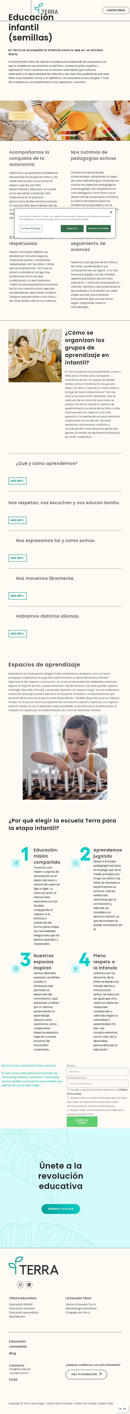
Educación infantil (20, 1304)
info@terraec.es (20, 1369)
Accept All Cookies (98, 228)
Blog (12, 1353)
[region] (65, 223)
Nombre (71, 1065)
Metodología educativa (81, 1308)
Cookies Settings (30, 228)
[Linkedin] (29, 1284)
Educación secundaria (23, 1312)
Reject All (72, 228)
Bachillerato (17, 1317)
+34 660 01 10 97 (18, 1373)
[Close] (111, 212)
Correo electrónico (77, 1077)
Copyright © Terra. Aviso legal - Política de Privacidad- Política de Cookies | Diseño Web (60, 1403)
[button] (115, 10)
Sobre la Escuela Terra (81, 1304)
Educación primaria (22, 1308)
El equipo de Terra (78, 1312)
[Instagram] (20, 1284)
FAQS (13, 1379)
